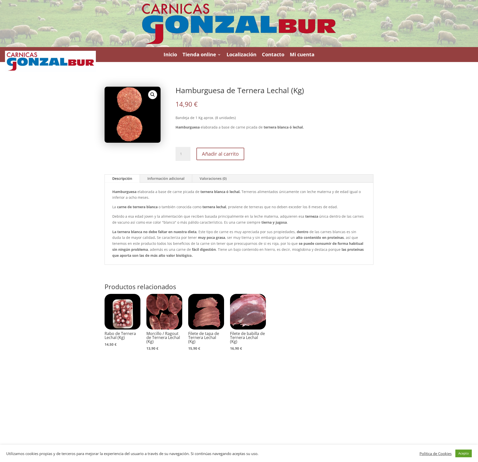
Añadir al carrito (220, 153)
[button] (152, 94)
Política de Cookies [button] (435, 453)
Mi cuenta (302, 55)
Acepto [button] (463, 453)
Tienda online (199, 55)
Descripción (122, 178)
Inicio (170, 55)
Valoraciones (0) (213, 178)
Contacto (273, 55)
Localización (241, 55)
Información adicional (165, 178)
